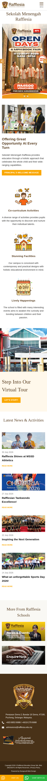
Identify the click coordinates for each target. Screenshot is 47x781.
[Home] (13, 5)
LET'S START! (11, 400)
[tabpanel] (23, 61)
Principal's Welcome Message (21, 173)
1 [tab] (21, 96)
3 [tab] (27, 96)
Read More (7, 466)
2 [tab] (24, 96)
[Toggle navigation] (41, 5)
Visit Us (15, 778)
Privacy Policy (35, 768)
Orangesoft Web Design (28, 771)
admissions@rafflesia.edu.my (19, 727)
